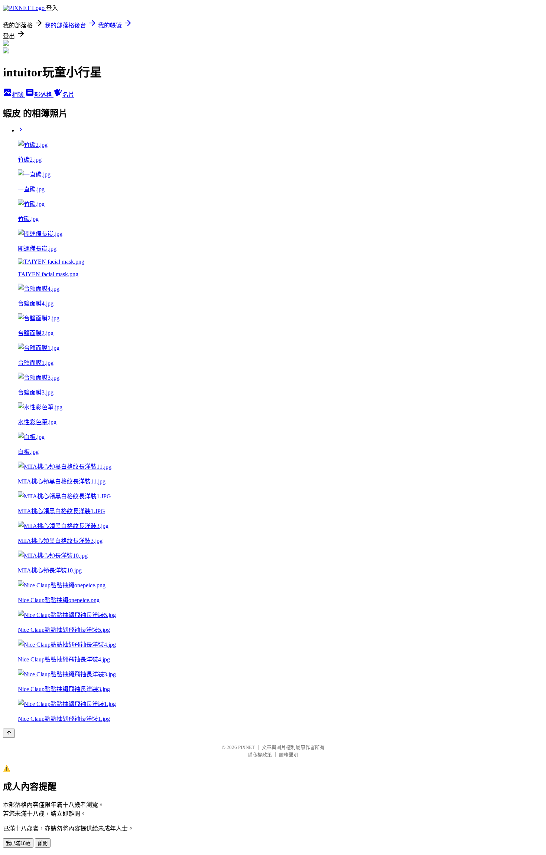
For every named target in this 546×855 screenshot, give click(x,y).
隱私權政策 (260, 754)
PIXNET (246, 747)
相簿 (18, 95)
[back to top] (9, 733)
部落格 (43, 95)
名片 (68, 95)
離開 (43, 843)
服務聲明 (288, 754)
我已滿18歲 (18, 843)
